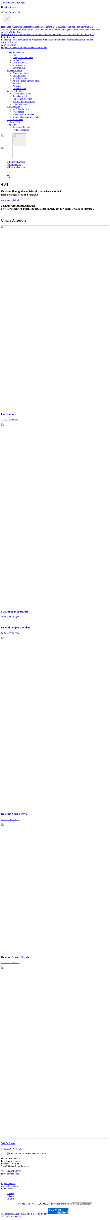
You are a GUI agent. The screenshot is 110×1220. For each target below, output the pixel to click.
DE (8, 172)
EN (8, 177)
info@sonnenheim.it (10, 1173)
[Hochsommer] (55, 408)
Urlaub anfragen (8, 7)
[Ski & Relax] (55, 1137)
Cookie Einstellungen (82, 1204)
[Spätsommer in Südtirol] (55, 606)
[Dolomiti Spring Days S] (55, 951)
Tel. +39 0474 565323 (11, 1171)
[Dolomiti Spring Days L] (55, 808)
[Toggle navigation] (7, 24)
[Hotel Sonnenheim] (10, 12)
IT (8, 174)
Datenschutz (66, 1203)
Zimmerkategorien (9, 1186)
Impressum (56, 1203)
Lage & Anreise (8, 1183)
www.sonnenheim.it (10, 200)
